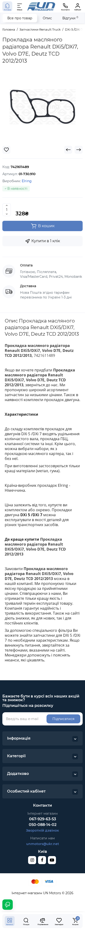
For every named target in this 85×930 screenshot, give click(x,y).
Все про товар (19, 18)
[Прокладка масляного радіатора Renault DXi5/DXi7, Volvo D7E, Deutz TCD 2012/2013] (42, 107)
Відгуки (70, 18)
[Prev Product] (68, 150)
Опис (47, 18)
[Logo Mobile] (41, 6)
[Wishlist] (6, 150)
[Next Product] (79, 150)
